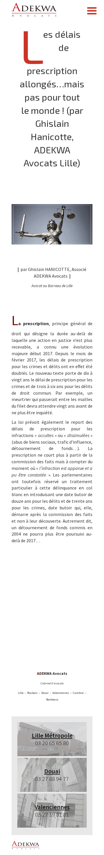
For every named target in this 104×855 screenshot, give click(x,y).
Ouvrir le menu (92, 10)
